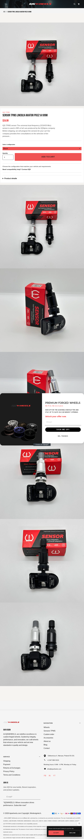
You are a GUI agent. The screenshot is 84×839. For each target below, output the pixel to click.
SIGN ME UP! (62, 430)
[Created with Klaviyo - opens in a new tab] (42, 444)
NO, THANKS (63, 436)
